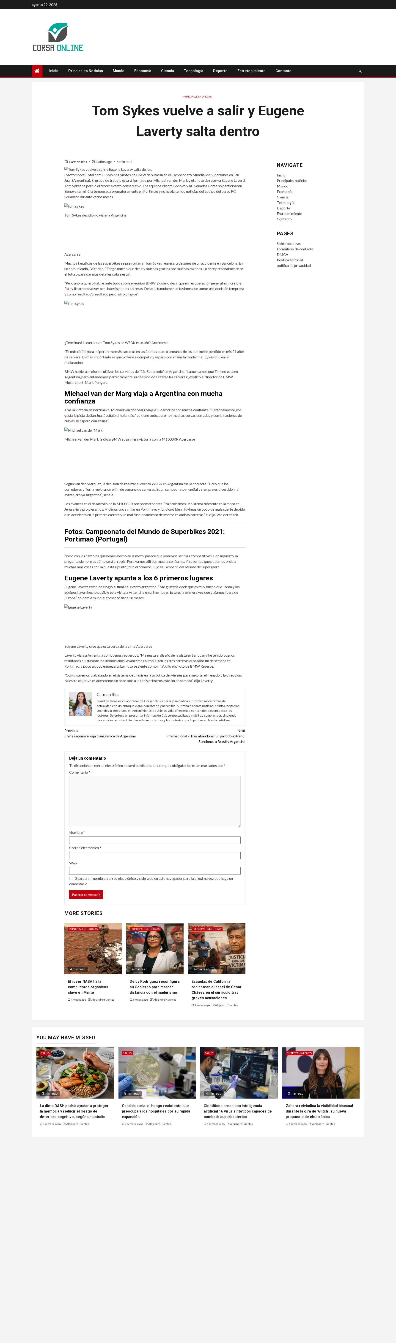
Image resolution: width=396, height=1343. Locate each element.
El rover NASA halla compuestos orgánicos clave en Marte (88, 987)
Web (73, 863)
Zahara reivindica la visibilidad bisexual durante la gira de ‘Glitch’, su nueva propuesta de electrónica (319, 1111)
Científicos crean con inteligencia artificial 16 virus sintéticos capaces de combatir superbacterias (238, 1111)
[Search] (360, 71)
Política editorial (290, 260)
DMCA (282, 254)
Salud (45, 1053)
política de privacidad (294, 265)
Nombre (77, 832)
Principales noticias (85, 71)
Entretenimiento (251, 71)
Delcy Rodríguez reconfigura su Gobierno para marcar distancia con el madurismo (155, 987)
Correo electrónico (85, 847)
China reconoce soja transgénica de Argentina (100, 733)
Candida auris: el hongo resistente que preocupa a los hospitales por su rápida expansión (156, 1111)
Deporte (220, 71)
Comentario (79, 772)
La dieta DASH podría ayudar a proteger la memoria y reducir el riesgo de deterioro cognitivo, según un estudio (74, 1111)
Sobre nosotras (289, 243)
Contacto (283, 71)
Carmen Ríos (78, 162)
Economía (142, 71)
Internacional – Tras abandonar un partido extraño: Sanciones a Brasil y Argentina (205, 736)
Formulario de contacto (295, 249)
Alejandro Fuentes (102, 999)
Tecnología (193, 71)
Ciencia (167, 71)
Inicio (53, 71)
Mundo (118, 71)
